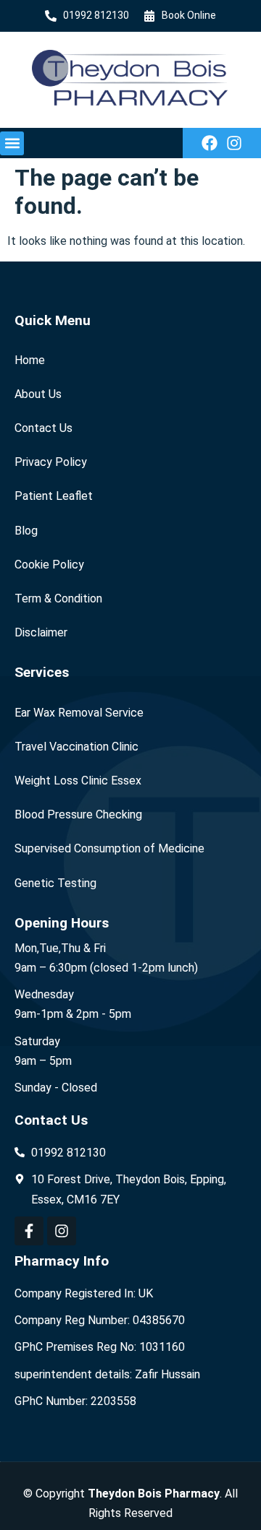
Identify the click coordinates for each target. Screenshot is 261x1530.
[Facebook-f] (29, 1230)
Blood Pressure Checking (78, 814)
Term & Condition (58, 598)
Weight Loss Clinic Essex (77, 780)
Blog (26, 530)
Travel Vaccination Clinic (76, 746)
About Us (38, 394)
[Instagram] (234, 143)
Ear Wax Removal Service (79, 712)
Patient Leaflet (53, 496)
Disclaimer (40, 632)
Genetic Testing (55, 883)
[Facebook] (210, 143)
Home (29, 360)
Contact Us (43, 428)
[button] (12, 143)
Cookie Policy (49, 564)
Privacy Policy (50, 462)
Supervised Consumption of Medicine (109, 848)
